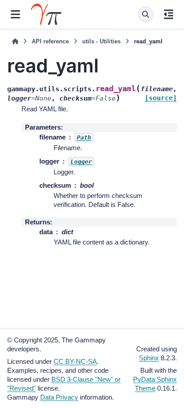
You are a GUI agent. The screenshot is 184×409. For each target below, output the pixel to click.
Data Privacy (59, 397)
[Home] (15, 41)
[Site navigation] (15, 14)
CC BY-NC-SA (75, 361)
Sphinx (149, 358)
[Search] (145, 14)
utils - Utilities (101, 41)
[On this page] (168, 14)
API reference (50, 41)
